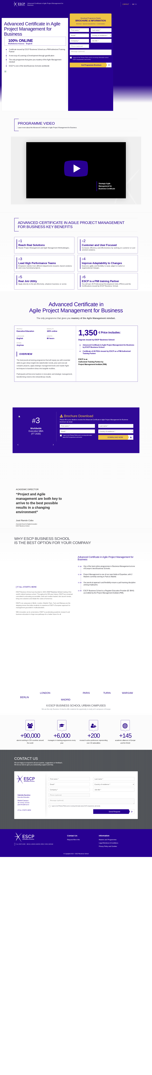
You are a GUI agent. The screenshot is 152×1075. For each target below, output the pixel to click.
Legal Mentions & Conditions (108, 843)
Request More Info (73, 839)
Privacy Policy (85, 57)
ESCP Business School (54, 592)
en (136, 4)
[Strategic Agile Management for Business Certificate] (76, 198)
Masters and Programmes (108, 839)
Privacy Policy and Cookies (108, 846)
